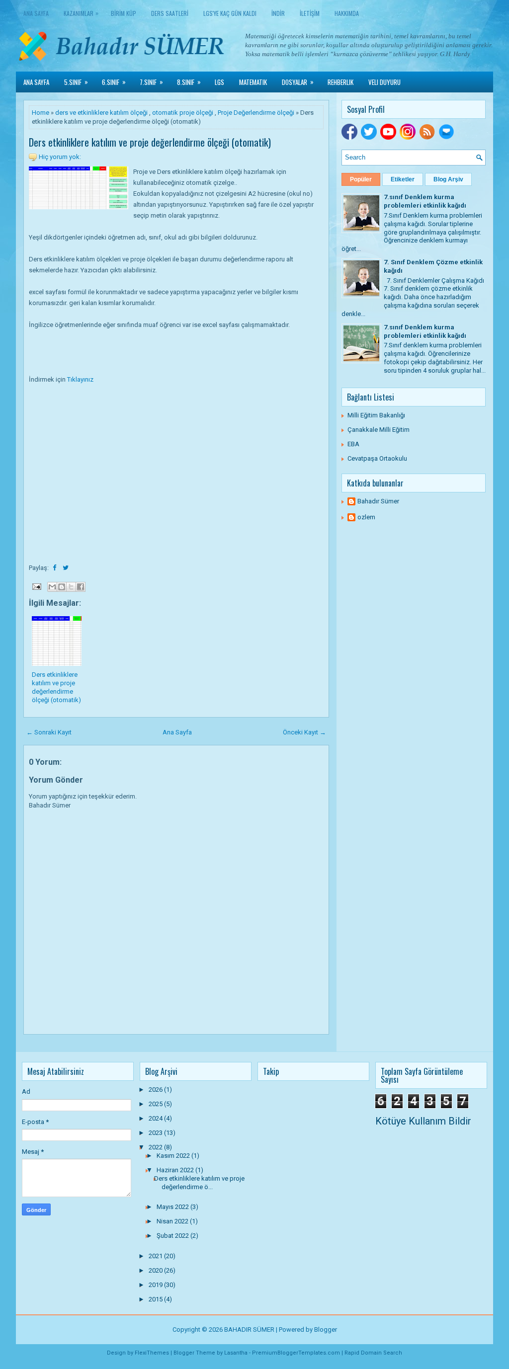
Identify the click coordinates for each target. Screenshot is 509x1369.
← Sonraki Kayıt (49, 732)
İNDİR (278, 13)
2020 (156, 1270)
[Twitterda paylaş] (65, 567)
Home (40, 112)
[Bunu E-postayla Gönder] (52, 587)
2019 (156, 1284)
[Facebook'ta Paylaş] (80, 587)
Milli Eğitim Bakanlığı (376, 415)
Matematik (253, 82)
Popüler (361, 179)
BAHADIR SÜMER (249, 1329)
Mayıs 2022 (173, 1206)
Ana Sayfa (36, 13)
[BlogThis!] (62, 587)
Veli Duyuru (384, 82)
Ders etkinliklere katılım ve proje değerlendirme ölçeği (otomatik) (150, 142)
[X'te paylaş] (71, 587)
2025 (156, 1104)
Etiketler (403, 179)
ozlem (366, 517)
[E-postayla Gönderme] (36, 586)
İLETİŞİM (310, 13)
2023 (156, 1132)
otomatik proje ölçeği (182, 112)
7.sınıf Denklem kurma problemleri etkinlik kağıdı (425, 201)
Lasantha (236, 1353)
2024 (156, 1118)
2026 (156, 1089)
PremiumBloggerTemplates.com (296, 1353)
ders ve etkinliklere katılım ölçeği (101, 112)
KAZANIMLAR (81, 12)
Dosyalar (298, 82)
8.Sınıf (189, 82)
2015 (156, 1299)
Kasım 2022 (174, 1155)
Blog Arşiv (448, 179)
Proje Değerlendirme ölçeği (256, 112)
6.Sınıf (114, 82)
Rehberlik (340, 82)
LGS (219, 82)
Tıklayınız (80, 379)
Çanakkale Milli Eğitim (378, 429)
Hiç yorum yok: (60, 157)
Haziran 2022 (176, 1170)
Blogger (325, 1329)
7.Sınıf (151, 82)
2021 (156, 1256)
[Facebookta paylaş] (55, 567)
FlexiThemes (152, 1353)
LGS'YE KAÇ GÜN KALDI (229, 13)
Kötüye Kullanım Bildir (423, 1121)
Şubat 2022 (173, 1235)
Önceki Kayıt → (304, 732)
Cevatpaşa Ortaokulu (377, 458)
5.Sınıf (76, 82)
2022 (156, 1147)
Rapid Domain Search (373, 1353)
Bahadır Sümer (378, 501)
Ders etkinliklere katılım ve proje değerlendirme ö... (199, 1183)
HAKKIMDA (347, 13)
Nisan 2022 (173, 1221)
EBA (353, 444)
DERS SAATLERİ (169, 13)
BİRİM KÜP (123, 13)
